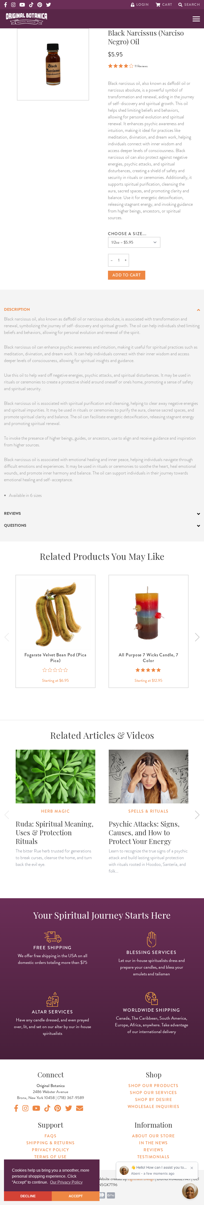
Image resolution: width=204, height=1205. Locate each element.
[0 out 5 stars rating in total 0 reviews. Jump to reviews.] (55, 669)
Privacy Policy (50, 1150)
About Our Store (153, 1136)
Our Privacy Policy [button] (66, 1182)
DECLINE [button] (28, 1196)
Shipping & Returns (50, 1143)
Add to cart (126, 275)
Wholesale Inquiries (153, 1106)
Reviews (153, 1150)
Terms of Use (50, 1157)
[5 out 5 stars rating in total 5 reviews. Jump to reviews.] (148, 669)
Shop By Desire (153, 1099)
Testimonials (153, 1157)
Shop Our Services (153, 1093)
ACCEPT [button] (76, 1196)
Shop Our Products (153, 1086)
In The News (153, 1143)
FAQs (50, 1136)
